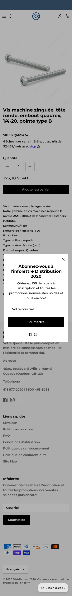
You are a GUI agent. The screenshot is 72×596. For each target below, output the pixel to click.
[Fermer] (63, 259)
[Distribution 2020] (41, 334)
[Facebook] (30, 334)
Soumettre (36, 322)
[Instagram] (35, 334)
